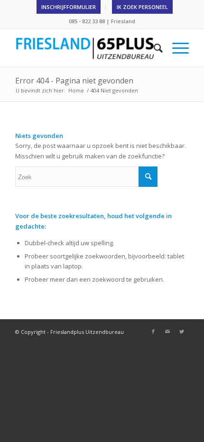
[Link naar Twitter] (182, 331)
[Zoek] (153, 48)
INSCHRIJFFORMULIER (68, 6)
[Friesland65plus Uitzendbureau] (84, 48)
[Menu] (176, 48)
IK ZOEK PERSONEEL (142, 6)
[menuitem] (69, 7)
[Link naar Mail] (167, 331)
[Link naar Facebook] (153, 331)
